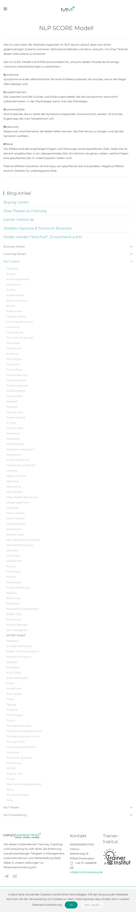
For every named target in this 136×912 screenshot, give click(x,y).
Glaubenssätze (16, 380)
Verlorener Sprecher (19, 757)
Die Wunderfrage (17, 794)
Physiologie (13, 582)
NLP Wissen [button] (11, 807)
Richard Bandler (17, 624)
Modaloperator (16, 524)
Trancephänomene (18, 725)
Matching (12, 481)
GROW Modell (15, 390)
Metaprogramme (17, 502)
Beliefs (10, 306)
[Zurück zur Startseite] (68, 9)
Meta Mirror (14, 486)
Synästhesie (14, 688)
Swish (10, 683)
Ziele (9, 800)
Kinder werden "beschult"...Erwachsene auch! (43, 237)
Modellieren (14, 529)
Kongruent (13, 454)
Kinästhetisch (15, 444)
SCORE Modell (15, 635)
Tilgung (11, 704)
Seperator (12, 640)
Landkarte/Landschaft (20, 465)
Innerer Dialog (15, 417)
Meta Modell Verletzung (22, 497)
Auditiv (11, 289)
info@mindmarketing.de (86, 872)
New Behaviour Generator (23, 539)
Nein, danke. (92, 905)
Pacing (10, 566)
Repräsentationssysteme (22, 608)
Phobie (11, 577)
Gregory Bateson (17, 385)
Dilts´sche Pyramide (19, 337)
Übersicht (12, 268)
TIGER (10, 699)
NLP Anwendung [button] (15, 815)
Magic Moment (16, 476)
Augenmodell (15, 295)
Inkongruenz (14, 412)
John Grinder (14, 428)
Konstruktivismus (17, 460)
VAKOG (11, 768)
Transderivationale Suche (22, 736)
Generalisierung (16, 375)
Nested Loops (15, 534)
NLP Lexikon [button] (12, 261)
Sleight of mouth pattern (22, 651)
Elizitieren (12, 353)
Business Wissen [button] (14, 246)
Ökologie (12, 550)
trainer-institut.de (19, 219)
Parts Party (13, 571)
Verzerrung (13, 763)
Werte (10, 789)
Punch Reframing (18, 587)
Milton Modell (15, 518)
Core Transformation (19, 321)
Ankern (11, 274)
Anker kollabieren (18, 279)
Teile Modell (14, 694)
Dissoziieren (14, 348)
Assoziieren (13, 284)
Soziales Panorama (18, 656)
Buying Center (16, 202)
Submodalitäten (17, 678)
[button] (5, 9)
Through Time (15, 741)
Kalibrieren (13, 433)
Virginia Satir (14, 773)
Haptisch (12, 401)
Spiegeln (12, 662)
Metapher (12, 507)
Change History (16, 316)
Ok (71, 905)
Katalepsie (13, 438)
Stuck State (13, 672)
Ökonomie (13, 555)
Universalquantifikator (21, 747)
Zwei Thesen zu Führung (25, 211)
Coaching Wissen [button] (15, 254)
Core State (13, 343)
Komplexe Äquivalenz (20, 449)
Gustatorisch (14, 396)
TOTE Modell (14, 715)
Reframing (13, 598)
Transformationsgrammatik (24, 731)
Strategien (13, 667)
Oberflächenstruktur (19, 545)
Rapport (11, 593)
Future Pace (14, 369)
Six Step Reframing (18, 646)
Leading (11, 470)
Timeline (12, 710)
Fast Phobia (14, 359)
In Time (11, 422)
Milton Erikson (15, 513)
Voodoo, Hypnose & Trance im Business (38, 228)
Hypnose (12, 406)
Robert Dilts (14, 614)
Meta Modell (14, 492)
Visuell (10, 779)
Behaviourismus (16, 300)
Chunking (12, 327)
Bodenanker (14, 311)
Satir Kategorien (17, 630)
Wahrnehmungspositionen (24, 784)
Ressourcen (13, 619)
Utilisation (12, 752)
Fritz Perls (12, 364)
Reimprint (13, 603)
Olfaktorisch (14, 561)
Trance (10, 720)
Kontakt (78, 835)
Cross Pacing (14, 332)
